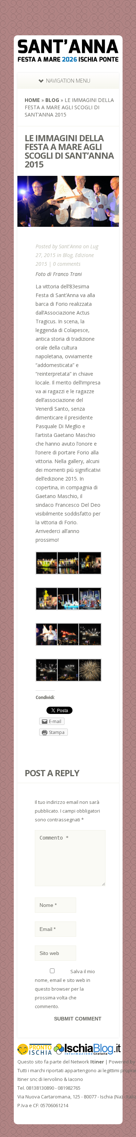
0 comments (67, 263)
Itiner (97, 1061)
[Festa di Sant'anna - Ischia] (68, 57)
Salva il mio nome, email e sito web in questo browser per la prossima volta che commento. (65, 989)
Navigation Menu (68, 80)
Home (32, 99)
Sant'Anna (70, 246)
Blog (52, 99)
